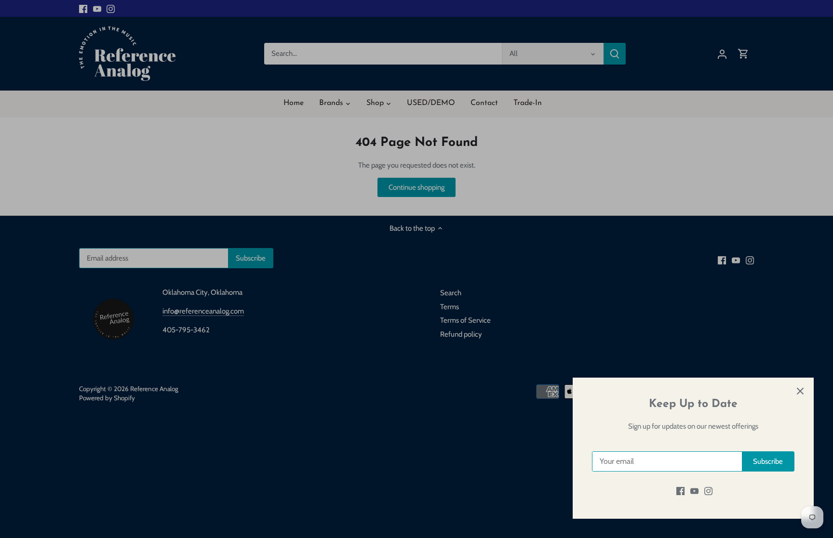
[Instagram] (708, 491)
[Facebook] (680, 491)
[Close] (800, 391)
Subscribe (768, 461)
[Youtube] (694, 491)
